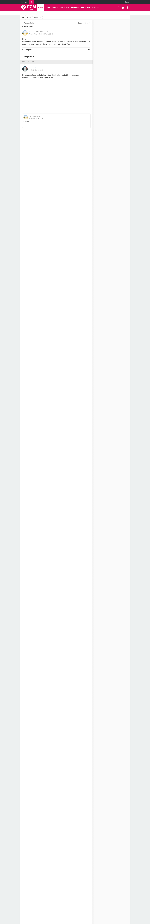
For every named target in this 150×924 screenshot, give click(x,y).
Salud (31, 2)
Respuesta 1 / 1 (28, 62)
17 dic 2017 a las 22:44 (46, 34)
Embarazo (37, 17)
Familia (55, 7)
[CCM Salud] (28, 7)
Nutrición (65, 7)
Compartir (28, 50)
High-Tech (24, 2)
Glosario (96, 7)
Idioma (127, 2)
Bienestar (75, 7)
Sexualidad (85, 7)
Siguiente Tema (83, 23)
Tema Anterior (29, 23)
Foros (40, 7)
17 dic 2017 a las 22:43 (36, 70)
